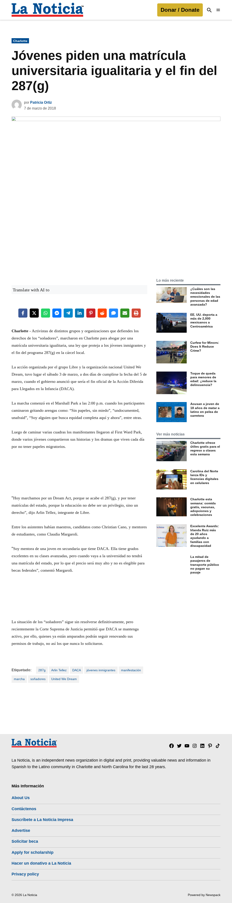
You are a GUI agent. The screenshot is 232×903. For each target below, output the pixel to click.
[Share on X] (34, 313)
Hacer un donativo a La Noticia (41, 863)
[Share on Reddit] (102, 313)
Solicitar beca (25, 841)
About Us (21, 797)
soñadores (38, 679)
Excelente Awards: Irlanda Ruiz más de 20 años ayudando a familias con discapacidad (204, 535)
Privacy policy (25, 874)
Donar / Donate (180, 10)
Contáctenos (24, 809)
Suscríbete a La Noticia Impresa (42, 819)
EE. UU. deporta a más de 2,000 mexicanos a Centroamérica (203, 320)
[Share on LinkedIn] (79, 313)
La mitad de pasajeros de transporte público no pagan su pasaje (204, 564)
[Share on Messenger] (56, 313)
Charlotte (20, 41)
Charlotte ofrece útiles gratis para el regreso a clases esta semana (205, 448)
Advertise (21, 830)
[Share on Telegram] (68, 313)
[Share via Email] (124, 313)
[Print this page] (136, 313)
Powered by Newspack (204, 895)
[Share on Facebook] (22, 313)
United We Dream (64, 679)
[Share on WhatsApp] (45, 313)
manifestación (131, 670)
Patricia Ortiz (41, 102)
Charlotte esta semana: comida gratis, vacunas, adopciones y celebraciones (203, 507)
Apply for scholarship (32, 852)
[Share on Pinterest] (90, 313)
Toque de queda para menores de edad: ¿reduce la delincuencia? (203, 379)
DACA (76, 670)
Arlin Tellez (59, 670)
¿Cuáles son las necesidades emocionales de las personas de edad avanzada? (205, 296)
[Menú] (218, 10)
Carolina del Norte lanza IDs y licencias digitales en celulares (204, 477)
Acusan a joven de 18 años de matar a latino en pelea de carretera (205, 409)
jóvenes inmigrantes (101, 670)
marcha (19, 679)
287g (42, 670)
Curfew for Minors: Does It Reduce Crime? (204, 346)
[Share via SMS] (113, 313)
